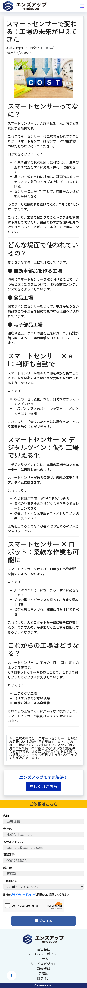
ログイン (43, 978)
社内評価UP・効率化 (24, 47)
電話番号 (9, 854)
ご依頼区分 (10, 880)
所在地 (7, 867)
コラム (43, 958)
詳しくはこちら (43, 786)
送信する (45, 920)
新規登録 (43, 968)
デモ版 (43, 973)
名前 (6, 815)
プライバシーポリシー (23, 894)
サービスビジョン (43, 963)
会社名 (7, 828)
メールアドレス (13, 841)
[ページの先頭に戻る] (11, 975)
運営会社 (43, 949)
